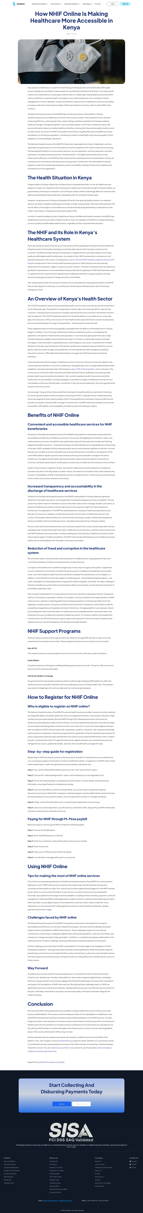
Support (134, 1161)
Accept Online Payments (12, 1170)
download (48, 906)
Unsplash (60, 1062)
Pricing (97, 4)
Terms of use (99, 1177)
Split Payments (9, 1177)
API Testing (53, 1164)
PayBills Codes (54, 1180)
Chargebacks (53, 1161)
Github (133, 1167)
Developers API (9, 1183)
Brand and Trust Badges (103, 1183)
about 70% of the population (83, 369)
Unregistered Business (11, 1167)
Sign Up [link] (61, 1104)
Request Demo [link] (81, 1104)
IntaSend (62, 1041)
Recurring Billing (9, 1161)
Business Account (10, 1164)
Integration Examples (56, 1170)
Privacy (97, 1174)
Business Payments (10, 1174)
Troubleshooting (55, 1183)
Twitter (133, 1164)
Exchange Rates (54, 1174)
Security (97, 1180)
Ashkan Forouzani (47, 1062)
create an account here (59, 1048)
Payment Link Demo (56, 1167)
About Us (98, 1161)
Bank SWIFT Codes (55, 1177)
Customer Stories (55, 1192)
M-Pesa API (7, 1180)
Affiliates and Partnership (103, 1167)
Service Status (99, 1186)
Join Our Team (100, 1164)
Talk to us (98, 1170)
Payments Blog (54, 1186)
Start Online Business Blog (58, 1189)
